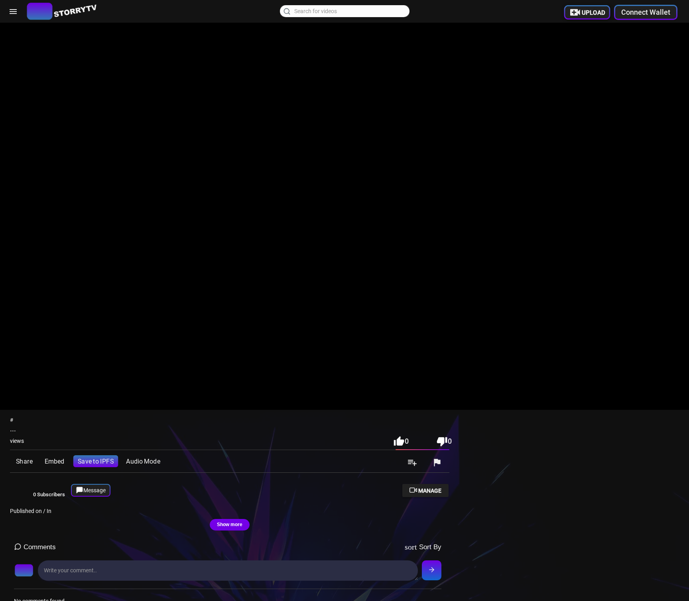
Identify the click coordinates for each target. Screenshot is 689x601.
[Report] (437, 463)
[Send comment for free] (431, 570)
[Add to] (412, 463)
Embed (54, 461)
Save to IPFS (96, 461)
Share (24, 461)
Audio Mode (143, 461)
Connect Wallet (645, 12)
